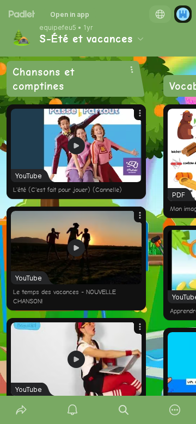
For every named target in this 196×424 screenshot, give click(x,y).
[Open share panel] (21, 410)
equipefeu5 (57, 28)
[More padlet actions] (175, 410)
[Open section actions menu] (131, 69)
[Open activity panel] (72, 410)
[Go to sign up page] (183, 14)
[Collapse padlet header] (140, 38)
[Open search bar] (124, 410)
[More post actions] (133, 117)
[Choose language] (160, 14)
